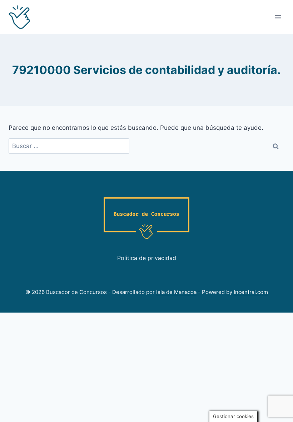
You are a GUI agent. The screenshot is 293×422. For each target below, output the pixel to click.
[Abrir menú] (277, 17)
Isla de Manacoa (176, 292)
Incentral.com (251, 292)
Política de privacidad (146, 257)
